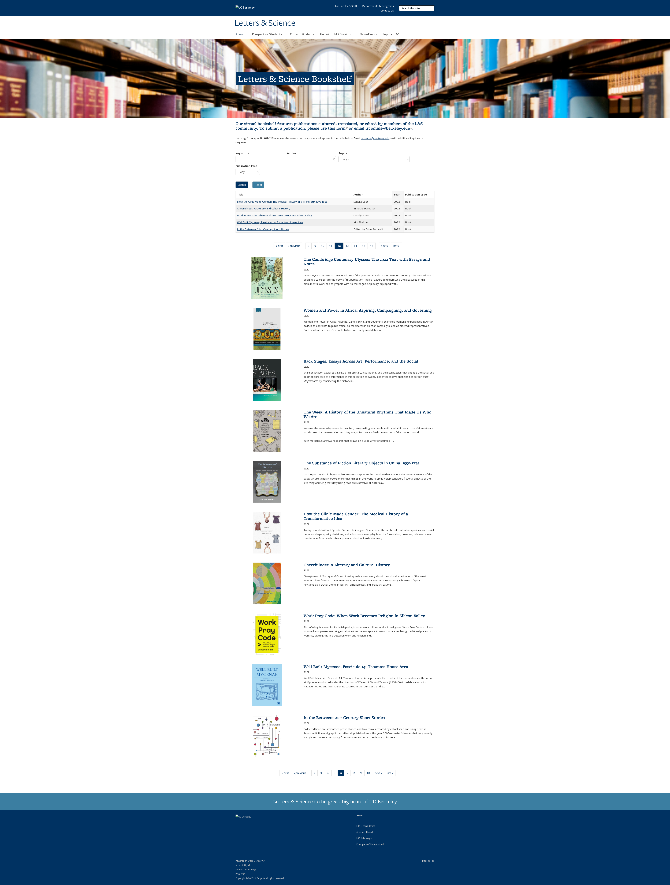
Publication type (246, 166)
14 (356, 246)
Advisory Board (364, 832)
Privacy (240, 873)
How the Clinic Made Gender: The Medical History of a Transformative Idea (282, 201)
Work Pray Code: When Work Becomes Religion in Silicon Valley (274, 215)
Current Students (302, 34)
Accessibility (243, 865)
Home (359, 815)
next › (385, 246)
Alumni (324, 34)
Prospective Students (267, 34)
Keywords (242, 153)
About (240, 34)
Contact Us (387, 10)
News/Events (368, 34)
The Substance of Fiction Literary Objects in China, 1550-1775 (361, 463)
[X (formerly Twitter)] (238, 822)
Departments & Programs (378, 6)
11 (332, 246)
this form (338, 128)
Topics (342, 153)
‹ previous (295, 246)
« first (280, 246)
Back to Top (428, 860)
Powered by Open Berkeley (250, 860)
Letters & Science (265, 23)
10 (323, 246)
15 (364, 246)
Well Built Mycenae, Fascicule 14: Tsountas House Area (270, 222)
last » (397, 246)
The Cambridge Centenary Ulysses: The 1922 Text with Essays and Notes (367, 261)
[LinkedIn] (245, 822)
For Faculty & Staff (346, 6)
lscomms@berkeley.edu (389, 128)
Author (291, 153)
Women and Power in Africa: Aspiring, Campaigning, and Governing (368, 310)
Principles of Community (370, 844)
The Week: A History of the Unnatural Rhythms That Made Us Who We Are (367, 414)
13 (348, 246)
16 (373, 246)
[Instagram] (252, 822)
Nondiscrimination (246, 869)
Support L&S (391, 34)
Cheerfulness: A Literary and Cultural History (263, 208)
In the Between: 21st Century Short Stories (263, 229)
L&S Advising (364, 838)
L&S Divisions (343, 34)
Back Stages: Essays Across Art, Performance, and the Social (361, 361)
